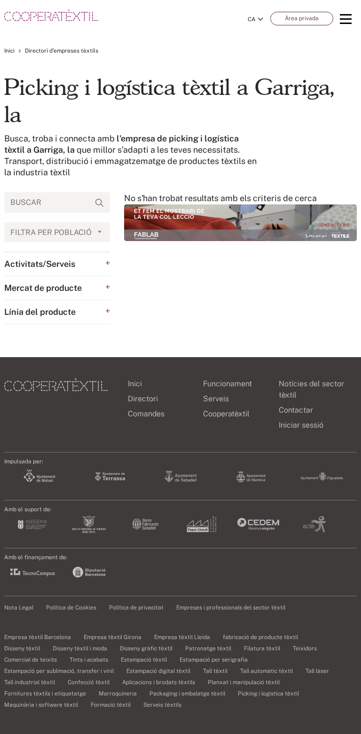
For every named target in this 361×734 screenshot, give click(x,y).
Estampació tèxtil (144, 659)
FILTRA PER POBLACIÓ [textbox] (51, 232)
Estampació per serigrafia (214, 659)
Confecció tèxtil (89, 682)
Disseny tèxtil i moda (80, 648)
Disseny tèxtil (22, 648)
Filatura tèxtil (262, 648)
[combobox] (57, 232)
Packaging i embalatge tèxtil (187, 693)
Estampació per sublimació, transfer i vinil (59, 671)
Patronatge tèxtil (208, 648)
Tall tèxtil (215, 671)
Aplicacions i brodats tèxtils (158, 682)
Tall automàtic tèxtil (266, 671)
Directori (143, 398)
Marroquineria (118, 693)
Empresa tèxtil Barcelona (37, 637)
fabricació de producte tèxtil (260, 637)
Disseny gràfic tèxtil (146, 648)
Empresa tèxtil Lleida (182, 637)
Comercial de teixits (30, 659)
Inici (9, 50)
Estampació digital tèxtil (158, 671)
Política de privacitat (136, 607)
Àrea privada (302, 18)
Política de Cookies (71, 607)
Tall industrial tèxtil (29, 682)
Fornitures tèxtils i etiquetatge (45, 693)
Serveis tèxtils (162, 705)
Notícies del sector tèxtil (311, 389)
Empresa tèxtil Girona (112, 637)
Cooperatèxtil (226, 413)
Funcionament (227, 383)
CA (252, 19)
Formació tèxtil (111, 705)
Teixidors (305, 648)
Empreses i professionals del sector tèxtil (230, 607)
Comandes (146, 413)
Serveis (216, 398)
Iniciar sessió (301, 425)
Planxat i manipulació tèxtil (244, 682)
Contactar (296, 410)
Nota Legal (18, 607)
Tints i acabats (89, 659)
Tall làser (317, 671)
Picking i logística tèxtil (268, 693)
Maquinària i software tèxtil (41, 705)
